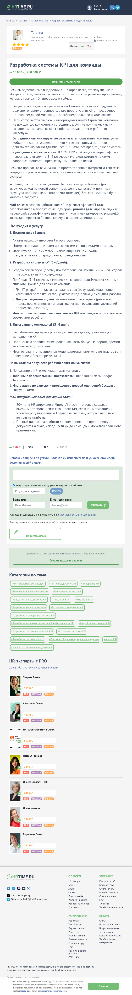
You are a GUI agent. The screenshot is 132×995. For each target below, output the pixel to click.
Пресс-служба (75, 896)
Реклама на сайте (77, 899)
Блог (70, 885)
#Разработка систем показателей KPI (32, 631)
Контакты (73, 907)
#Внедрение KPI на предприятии (29, 591)
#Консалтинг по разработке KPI (29, 599)
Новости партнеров (78, 903)
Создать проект (107, 896)
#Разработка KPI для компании (28, 607)
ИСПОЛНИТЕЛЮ (77, 915)
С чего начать (106, 888)
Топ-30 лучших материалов (107, 941)
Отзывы (72, 892)
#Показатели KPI (60, 599)
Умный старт (75, 924)
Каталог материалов (110, 935)
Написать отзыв (35, 536)
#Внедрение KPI (90, 583)
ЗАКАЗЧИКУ (106, 876)
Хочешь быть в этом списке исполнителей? (33, 667)
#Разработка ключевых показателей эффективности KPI (42, 623)
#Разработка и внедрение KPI (67, 607)
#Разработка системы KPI (72, 631)
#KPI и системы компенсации (27, 583)
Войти (97, 5)
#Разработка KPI (84, 599)
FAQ (101, 899)
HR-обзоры (74, 881)
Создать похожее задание (66, 560)
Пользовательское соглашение (23, 977)
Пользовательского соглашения (78, 514)
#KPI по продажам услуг (62, 583)
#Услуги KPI (110, 639)
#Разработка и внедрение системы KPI (33, 615)
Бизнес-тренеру (76, 935)
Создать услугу (76, 943)
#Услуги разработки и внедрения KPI (32, 647)
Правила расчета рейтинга (77, 952)
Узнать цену (98, 505)
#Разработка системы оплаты (27, 639)
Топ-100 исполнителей (111, 907)
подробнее (24, 991)
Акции (71, 888)
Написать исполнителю (66, 81)
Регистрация (101, 9)
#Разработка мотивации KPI (94, 623)
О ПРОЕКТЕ (74, 876)
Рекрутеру (73, 932)
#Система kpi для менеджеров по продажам (74, 639)
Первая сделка (76, 928)
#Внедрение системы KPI (67, 591)
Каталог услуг (106, 885)
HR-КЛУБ (104, 915)
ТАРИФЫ (104, 903)
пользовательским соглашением (53, 991)
